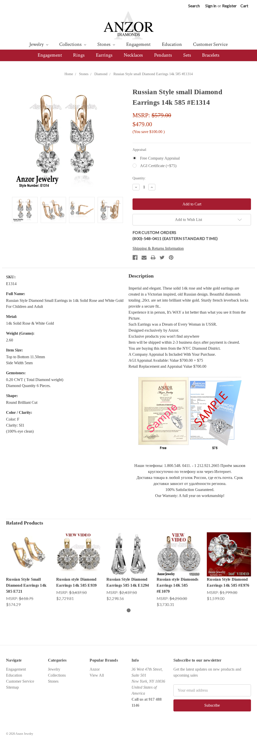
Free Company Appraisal (160, 158)
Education (172, 44)
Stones (104, 44)
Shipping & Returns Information (158, 248)
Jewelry (37, 44)
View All (97, 675)
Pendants (163, 55)
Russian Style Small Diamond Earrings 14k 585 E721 (26, 585)
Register (229, 5)
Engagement (138, 44)
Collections (71, 44)
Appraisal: (140, 150)
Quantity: (139, 178)
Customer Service (210, 44)
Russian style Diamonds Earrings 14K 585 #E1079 (178, 585)
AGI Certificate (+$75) (158, 166)
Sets (187, 55)
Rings (79, 55)
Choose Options (28, 559)
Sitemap (12, 687)
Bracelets (210, 55)
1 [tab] (129, 610)
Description (141, 276)
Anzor (95, 669)
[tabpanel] (28, 569)
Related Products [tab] (24, 523)
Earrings (104, 55)
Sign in (210, 5)
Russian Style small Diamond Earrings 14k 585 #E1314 (153, 74)
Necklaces (133, 55)
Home (69, 74)
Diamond (100, 74)
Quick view (28, 549)
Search (194, 5)
